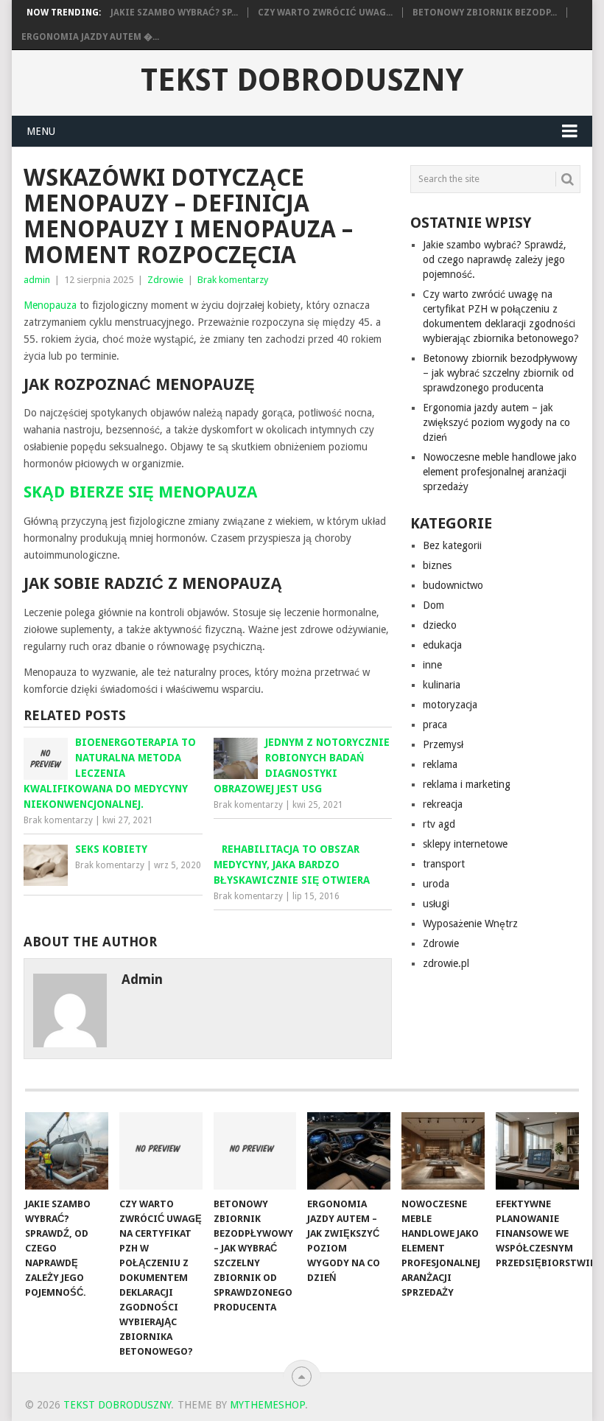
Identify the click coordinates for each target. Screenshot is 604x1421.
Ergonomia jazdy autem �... (90, 37)
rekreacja (443, 804)
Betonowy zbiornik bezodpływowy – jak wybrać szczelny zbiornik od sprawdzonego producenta (500, 373)
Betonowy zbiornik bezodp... (484, 12)
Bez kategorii (452, 545)
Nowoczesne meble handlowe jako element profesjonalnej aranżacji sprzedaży (500, 471)
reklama (440, 764)
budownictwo (453, 585)
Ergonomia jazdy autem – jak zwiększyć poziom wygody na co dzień (496, 422)
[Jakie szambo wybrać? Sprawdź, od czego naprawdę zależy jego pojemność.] (66, 1151)
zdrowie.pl (446, 963)
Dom (433, 605)
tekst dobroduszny (302, 80)
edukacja (442, 645)
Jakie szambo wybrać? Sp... (174, 12)
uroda (436, 884)
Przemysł (443, 744)
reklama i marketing (466, 784)
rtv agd (439, 824)
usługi (436, 903)
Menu (41, 131)
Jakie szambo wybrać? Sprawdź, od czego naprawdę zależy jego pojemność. (494, 259)
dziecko (440, 625)
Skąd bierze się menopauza (140, 492)
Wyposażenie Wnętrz (470, 923)
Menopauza (50, 305)
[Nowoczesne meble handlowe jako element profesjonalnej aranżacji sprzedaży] (443, 1151)
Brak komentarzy (232, 279)
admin (37, 279)
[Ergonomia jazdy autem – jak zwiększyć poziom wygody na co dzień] (348, 1151)
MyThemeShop (267, 1405)
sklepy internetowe (465, 844)
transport (444, 864)
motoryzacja (450, 704)
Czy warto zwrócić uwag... (325, 12)
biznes (437, 565)
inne (432, 665)
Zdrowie (165, 279)
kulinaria (441, 685)
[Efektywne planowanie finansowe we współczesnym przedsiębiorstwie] (537, 1151)
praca (435, 724)
